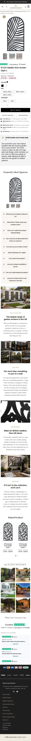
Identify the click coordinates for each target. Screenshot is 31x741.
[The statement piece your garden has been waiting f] (8, 575)
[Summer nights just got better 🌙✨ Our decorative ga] (23, 590)
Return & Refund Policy (9, 717)
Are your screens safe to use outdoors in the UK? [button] (16, 279)
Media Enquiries (7, 697)
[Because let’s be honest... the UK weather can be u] (8, 605)
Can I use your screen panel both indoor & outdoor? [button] (17, 240)
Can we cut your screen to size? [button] (16, 247)
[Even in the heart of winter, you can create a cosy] (23, 605)
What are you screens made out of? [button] (17, 215)
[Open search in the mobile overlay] (6, 6)
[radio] (2, 85)
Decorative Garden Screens (7, 11)
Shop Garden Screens (8, 704)
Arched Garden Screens (20, 11)
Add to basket (15, 110)
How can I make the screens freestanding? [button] (16, 231)
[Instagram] (14, 691)
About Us (5, 707)
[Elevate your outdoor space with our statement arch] (8, 590)
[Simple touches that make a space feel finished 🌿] (23, 575)
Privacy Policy (6, 710)
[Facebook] (17, 691)
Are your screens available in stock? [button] (16, 265)
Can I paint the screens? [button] (17, 258)
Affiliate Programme (8, 701)
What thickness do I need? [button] (17, 253)
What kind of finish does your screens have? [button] (17, 223)
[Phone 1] (25, 7)
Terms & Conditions (8, 713)
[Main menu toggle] (2, 6)
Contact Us (5, 720)
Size (2, 88)
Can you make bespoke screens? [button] (17, 272)
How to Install (6, 694)
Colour (3, 82)
